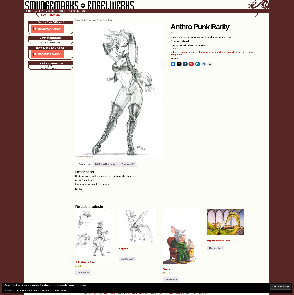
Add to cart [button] (83, 272)
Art (83, 20)
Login (44, 15)
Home (77, 20)
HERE (46, 43)
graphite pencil (234, 52)
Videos (50, 11)
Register (55, 15)
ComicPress (142, 293)
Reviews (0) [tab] (128, 164)
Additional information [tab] (106, 164)
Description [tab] (85, 164)
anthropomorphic (204, 52)
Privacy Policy (60, 290)
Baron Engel (220, 52)
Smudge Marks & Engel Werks (147, 4)
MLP (245, 52)
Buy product (215, 248)
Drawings (91, 20)
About (85, 11)
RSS (195, 293)
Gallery (38, 11)
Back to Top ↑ (203, 293)
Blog (29, 11)
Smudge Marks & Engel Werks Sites (170, 293)
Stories (61, 11)
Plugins (73, 11)
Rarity (180, 54)
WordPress (129, 293)
